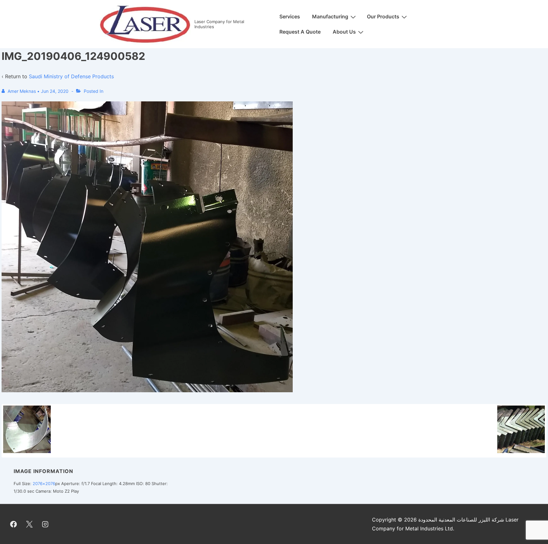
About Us (344, 32)
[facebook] (14, 524)
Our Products (383, 16)
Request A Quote (300, 32)
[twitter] (29, 524)
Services (289, 16)
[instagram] (45, 524)
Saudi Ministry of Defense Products (71, 76)
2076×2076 (44, 483)
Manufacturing (330, 16)
